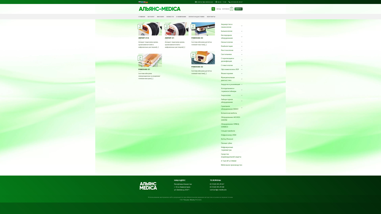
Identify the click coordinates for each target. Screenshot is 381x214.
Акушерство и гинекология (226, 25)
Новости (170, 16)
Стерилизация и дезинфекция (227, 59)
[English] (144, 2)
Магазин (160, 16)
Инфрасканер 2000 (228, 135)
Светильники (226, 54)
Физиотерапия (227, 73)
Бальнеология (226, 31)
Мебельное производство (231, 165)
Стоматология (227, 65)
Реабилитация (227, 46)
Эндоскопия (226, 95)
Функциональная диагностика (228, 78)
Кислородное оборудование (227, 36)
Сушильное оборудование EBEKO (229, 107)
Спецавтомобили (228, 131)
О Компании (181, 16)
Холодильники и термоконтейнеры (228, 89)
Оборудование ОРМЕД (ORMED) (230, 125)
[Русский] (139, 2)
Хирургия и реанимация (230, 84)
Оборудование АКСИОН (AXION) (230, 118)
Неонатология (227, 42)
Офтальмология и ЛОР (230, 69)
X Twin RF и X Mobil (228, 161)
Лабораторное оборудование (227, 100)
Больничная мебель (229, 113)
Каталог (151, 16)
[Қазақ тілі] (142, 2)
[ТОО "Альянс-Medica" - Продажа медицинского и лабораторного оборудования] (159, 8)
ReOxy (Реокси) (227, 139)
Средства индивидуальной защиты (231, 155)
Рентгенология (227, 50)
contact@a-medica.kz (218, 190)
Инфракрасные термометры (227, 148)
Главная (141, 16)
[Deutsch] (147, 2)
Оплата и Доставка (196, 16)
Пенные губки (226, 143)
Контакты (211, 16)
